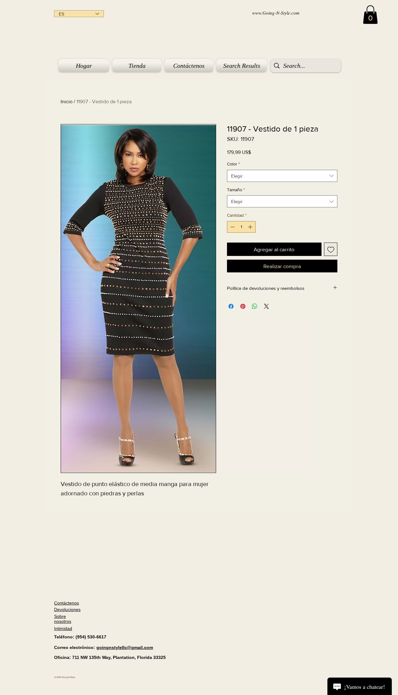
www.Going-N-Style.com (275, 13)
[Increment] (251, 226)
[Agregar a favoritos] (331, 249)
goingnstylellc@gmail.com (124, 647)
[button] (370, 14)
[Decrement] (232, 226)
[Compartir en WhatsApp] (254, 306)
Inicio (66, 101)
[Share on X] (266, 306)
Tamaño (236, 189)
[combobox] (282, 176)
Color (233, 163)
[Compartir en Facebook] (231, 306)
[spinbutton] (241, 226)
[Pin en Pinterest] (243, 306)
